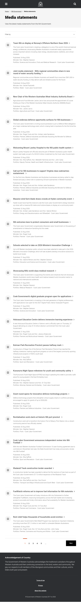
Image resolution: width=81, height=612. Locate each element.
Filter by (8, 34)
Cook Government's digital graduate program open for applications (42, 296)
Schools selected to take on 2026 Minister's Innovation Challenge (41, 245)
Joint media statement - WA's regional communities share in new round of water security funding (41, 72)
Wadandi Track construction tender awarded (32, 468)
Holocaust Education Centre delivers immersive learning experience (43, 319)
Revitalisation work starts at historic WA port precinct (36, 417)
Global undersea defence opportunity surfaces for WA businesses (42, 120)
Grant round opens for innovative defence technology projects (40, 394)
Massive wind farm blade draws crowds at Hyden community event (42, 199)
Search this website (75, 4)
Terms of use (40, 580)
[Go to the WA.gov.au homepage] (40, 4)
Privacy (40, 586)
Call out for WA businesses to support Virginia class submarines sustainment (41, 172)
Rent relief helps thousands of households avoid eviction (38, 517)
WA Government (16, 11)
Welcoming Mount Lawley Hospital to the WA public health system (42, 148)
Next (71, 543)
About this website (40, 591)
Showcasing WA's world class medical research (33, 271)
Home (7, 11)
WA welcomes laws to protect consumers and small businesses (41, 222)
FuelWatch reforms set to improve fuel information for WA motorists (43, 491)
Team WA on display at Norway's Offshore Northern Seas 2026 (40, 43)
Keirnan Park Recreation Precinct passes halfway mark (37, 345)
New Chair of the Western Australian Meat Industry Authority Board (42, 97)
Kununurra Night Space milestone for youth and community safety (42, 371)
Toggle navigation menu (6, 4)
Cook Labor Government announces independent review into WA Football (41, 441)
